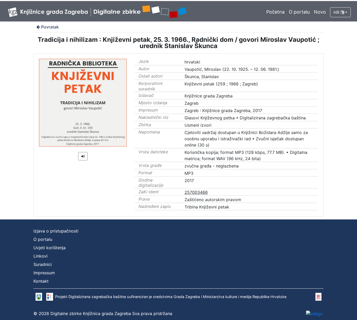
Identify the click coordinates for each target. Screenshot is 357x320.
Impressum (44, 272)
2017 (189, 180)
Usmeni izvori (198, 125)
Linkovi (40, 256)
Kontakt (41, 281)
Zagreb (192, 103)
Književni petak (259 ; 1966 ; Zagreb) (221, 83)
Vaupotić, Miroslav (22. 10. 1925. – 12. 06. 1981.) (232, 69)
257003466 (196, 192)
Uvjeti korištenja (49, 247)
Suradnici (42, 264)
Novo (320, 12)
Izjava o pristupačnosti (55, 231)
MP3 (189, 173)
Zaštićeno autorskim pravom (213, 199)
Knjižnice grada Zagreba (209, 95)
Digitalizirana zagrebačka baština (273, 117)
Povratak (50, 27)
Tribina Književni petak (207, 207)
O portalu (299, 12)
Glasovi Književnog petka (210, 117)
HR (337, 12)
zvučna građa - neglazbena (212, 165)
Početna (275, 12)
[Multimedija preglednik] (83, 156)
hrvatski (192, 62)
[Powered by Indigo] (314, 313)
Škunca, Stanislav (202, 76)
